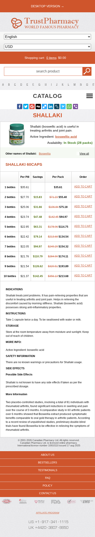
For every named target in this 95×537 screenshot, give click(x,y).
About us (47, 454)
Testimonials (47, 470)
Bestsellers (47, 462)
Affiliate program (47, 513)
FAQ (47, 477)
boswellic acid (66, 136)
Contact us (47, 493)
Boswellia (45, 153)
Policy (47, 485)
